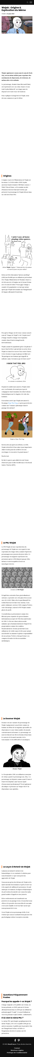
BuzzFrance (12, 1044)
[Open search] (27, 2)
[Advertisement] (17, 52)
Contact (17, 1048)
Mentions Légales (17, 1050)
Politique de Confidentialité (17, 1052)
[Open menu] (30, 2)
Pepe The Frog (13, 403)
